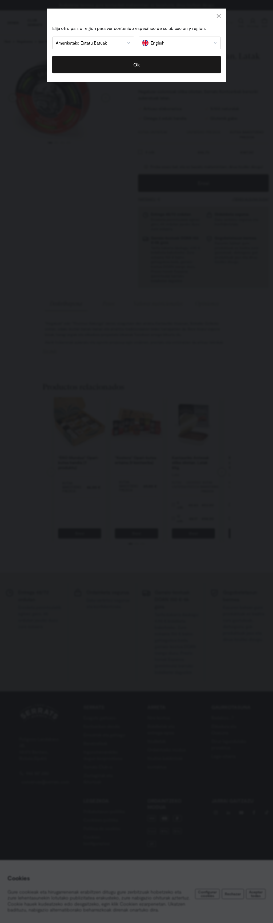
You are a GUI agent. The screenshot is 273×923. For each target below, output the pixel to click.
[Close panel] (218, 16)
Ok (136, 65)
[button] (89, 43)
